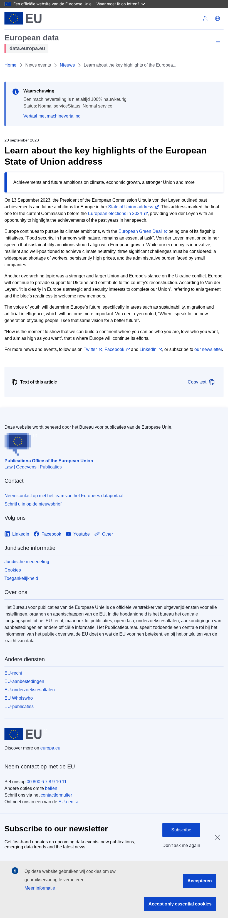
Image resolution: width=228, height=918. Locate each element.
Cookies (12, 570)
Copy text (197, 382)
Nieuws (67, 65)
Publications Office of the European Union (48, 460)
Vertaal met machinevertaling (52, 116)
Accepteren (199, 880)
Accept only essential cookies (180, 904)
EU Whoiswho (18, 698)
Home (10, 65)
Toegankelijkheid (21, 578)
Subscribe (181, 829)
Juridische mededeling (26, 561)
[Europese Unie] (23, 18)
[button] (217, 18)
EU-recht (13, 673)
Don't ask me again (181, 845)
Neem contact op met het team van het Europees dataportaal (63, 495)
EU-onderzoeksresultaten (29, 689)
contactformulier (56, 795)
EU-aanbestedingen (24, 681)
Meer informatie (39, 888)
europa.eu (50, 748)
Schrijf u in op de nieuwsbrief (32, 504)
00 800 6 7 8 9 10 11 (47, 781)
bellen (51, 788)
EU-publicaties (19, 706)
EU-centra (68, 801)
